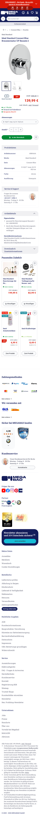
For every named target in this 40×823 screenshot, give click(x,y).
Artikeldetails (10, 213)
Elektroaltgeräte (8, 667)
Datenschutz (7, 639)
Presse (4, 719)
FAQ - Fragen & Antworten (13, 670)
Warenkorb (6, 563)
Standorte (6, 722)
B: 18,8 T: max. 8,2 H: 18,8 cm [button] (13, 122)
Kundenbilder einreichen (12, 695)
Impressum (6, 643)
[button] (7, 97)
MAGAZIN (6, 733)
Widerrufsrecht (8, 650)
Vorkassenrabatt (20, 24)
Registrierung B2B (9, 684)
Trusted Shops (8, 691)
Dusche (25, 30)
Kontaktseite (22, 467)
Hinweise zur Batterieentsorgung (15, 632)
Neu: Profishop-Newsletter (13, 702)
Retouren (5, 597)
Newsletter (6, 699)
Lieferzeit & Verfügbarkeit (12, 590)
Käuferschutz (7, 587)
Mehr (27, 772)
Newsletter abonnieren (19, 534)
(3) (34, 535)
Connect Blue (15, 30)
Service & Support (11, 189)
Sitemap (5, 688)
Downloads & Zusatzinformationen (13, 249)
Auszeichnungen (9, 663)
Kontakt (5, 681)
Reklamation (7, 594)
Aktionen (6, 736)
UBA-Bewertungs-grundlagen (14, 647)
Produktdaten (10, 147)
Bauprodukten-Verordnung (13, 629)
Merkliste (6, 560)
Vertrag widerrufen (9, 609)
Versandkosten (8, 601)
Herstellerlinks (8, 674)
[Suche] (36, 19)
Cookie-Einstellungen (11, 567)
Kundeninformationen (11, 625)
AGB (3, 622)
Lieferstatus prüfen (10, 580)
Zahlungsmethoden (10, 605)
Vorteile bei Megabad (10, 729)
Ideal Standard (7, 34)
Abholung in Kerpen (10, 583)
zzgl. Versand (26, 744)
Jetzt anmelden (20, 541)
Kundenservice (8, 677)
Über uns (5, 726)
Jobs (4, 715)
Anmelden (6, 556)
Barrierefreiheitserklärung (13, 636)
